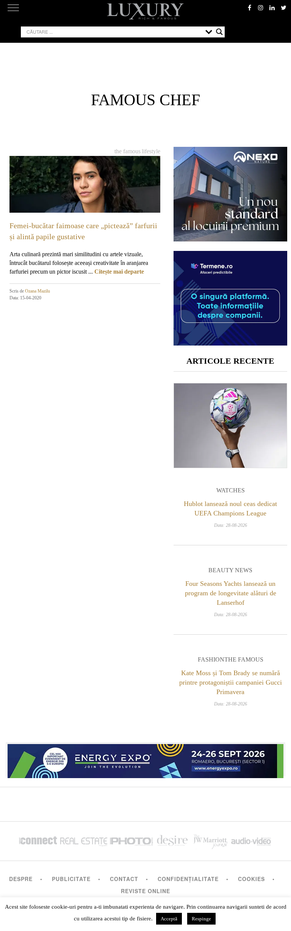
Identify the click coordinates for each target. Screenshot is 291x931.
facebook (249, 7)
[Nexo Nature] (230, 238)
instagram (260, 7)
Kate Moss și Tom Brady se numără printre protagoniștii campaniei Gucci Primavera (230, 682)
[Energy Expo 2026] (145, 759)
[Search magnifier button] (219, 31)
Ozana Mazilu (37, 291)
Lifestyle (151, 151)
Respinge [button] (201, 919)
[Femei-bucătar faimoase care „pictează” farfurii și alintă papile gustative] (84, 198)
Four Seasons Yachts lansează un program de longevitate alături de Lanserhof (230, 593)
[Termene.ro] (230, 342)
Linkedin (272, 7)
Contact (124, 879)
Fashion (211, 659)
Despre (21, 879)
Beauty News (230, 570)
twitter (283, 7)
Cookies (251, 879)
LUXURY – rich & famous (145, 11)
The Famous (127, 151)
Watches (230, 490)
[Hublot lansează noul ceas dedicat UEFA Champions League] (230, 426)
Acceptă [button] (169, 919)
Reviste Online (145, 891)
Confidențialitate (188, 879)
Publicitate (71, 879)
